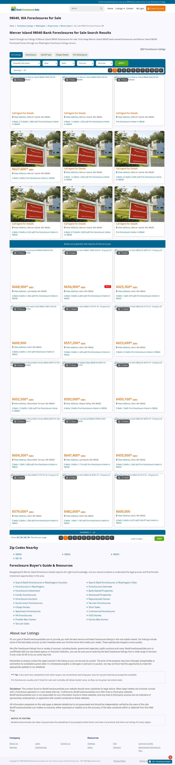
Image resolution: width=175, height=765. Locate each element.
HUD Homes (95, 615)
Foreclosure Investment (27, 590)
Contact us (65, 743)
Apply (122, 63)
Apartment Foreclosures (28, 611)
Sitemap (91, 743)
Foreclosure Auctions (26, 598)
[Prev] (110, 70)
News (90, 747)
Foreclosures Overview (100, 586)
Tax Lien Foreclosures (100, 603)
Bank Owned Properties (101, 590)
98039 (116, 554)
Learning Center (145, 743)
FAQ (115, 743)
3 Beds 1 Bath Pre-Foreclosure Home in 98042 (137, 408)
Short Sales (94, 607)
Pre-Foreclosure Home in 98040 (130, 121)
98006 (67, 554)
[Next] (161, 70)
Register (13, 747)
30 (21, 537)
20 (18, 537)
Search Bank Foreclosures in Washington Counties (41, 582)
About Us (14, 743)
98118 (18, 558)
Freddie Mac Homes (25, 619)
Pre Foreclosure (80, 54)
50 (29, 537)
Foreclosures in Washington (29, 586)
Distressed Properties (100, 594)
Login (141, 8)
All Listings (16, 54)
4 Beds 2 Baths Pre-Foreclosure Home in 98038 (85, 408)
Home (110, 8)
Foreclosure (31, 54)
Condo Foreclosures (25, 594)
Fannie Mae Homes (98, 619)
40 (25, 537)
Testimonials (41, 747)
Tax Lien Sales (22, 623)
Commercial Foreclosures (102, 611)
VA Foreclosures (23, 615)
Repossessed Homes (99, 598)
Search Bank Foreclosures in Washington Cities (113, 582)
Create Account (156, 8)
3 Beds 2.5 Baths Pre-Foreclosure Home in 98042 (138, 352)
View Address (20, 117)
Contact (129, 8)
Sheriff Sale (46, 54)
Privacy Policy (119, 761)
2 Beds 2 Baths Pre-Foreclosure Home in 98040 (33, 178)
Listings (119, 8)
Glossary (117, 747)
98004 (18, 554)
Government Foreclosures (29, 603)
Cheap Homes (62, 54)
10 (156, 70)
